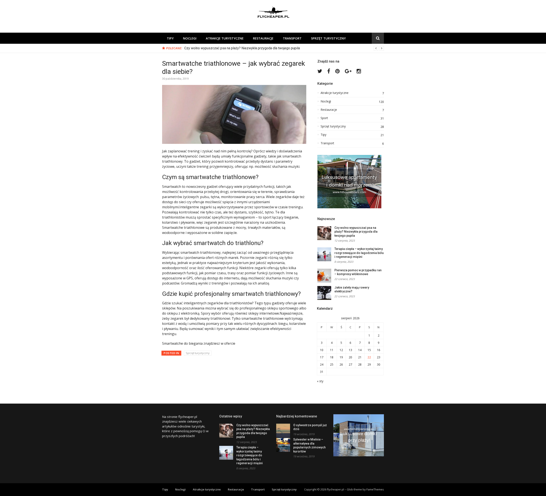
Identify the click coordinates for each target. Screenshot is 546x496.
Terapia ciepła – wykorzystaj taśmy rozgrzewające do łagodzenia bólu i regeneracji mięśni (359, 252)
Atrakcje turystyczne (225, 38)
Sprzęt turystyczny (328, 38)
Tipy (170, 38)
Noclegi (189, 38)
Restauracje (263, 38)
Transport (292, 38)
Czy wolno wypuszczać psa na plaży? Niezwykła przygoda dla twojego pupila (242, 48)
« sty (320, 381)
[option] (284, 48)
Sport (324, 118)
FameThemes (375, 489)
